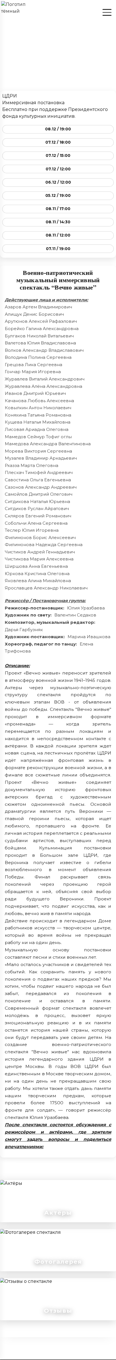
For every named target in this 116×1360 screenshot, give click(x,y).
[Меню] (106, 12)
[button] (58, 1250)
